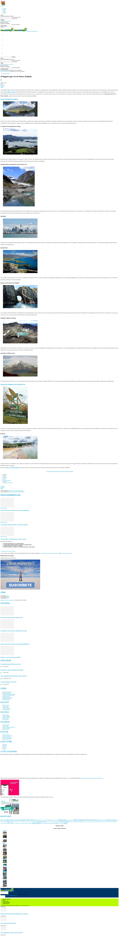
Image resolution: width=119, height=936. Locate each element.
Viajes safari (60, 823)
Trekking (5, 481)
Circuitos (5, 8)
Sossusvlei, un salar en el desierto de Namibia (11, 670)
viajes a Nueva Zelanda (9, 92)
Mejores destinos (6, 71)
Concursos (17, 820)
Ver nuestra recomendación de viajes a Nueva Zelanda (59, 471)
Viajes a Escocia (6, 734)
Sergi (1, 666)
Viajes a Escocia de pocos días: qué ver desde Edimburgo (14, 510)
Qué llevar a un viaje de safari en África (10, 657)
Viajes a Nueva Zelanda (7, 482)
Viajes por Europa (6, 902)
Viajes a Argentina (6, 716)
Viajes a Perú (10, 823)
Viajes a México (113, 821)
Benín (4, 748)
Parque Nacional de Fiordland (9, 99)
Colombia (5, 747)
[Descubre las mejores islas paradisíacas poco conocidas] (3, 911)
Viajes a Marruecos (6, 709)
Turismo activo (10, 821)
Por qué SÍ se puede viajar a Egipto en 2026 (11, 617)
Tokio (4, 746)
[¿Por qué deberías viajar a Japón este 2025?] (3, 930)
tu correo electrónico (16, 24)
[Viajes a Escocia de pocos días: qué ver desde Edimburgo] (7, 506)
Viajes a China (6, 729)
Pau (1, 80)
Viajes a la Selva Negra (7, 735)
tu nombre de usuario (16, 17)
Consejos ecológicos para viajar (8, 681)
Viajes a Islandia (6, 707)
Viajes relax (55, 823)
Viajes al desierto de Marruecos (9, 727)
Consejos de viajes (27, 820)
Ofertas (4, 9)
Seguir (8, 596)
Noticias (97, 820)
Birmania (5, 744)
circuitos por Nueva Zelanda (12, 467)
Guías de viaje (6, 901)
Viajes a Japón (6, 714)
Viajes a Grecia (48, 821)
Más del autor (16, 495)
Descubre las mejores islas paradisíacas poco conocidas (14, 913)
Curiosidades (36, 819)
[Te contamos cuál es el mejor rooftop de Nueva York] (7, 628)
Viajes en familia (43, 823)
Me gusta (7, 595)
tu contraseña (14, 18)
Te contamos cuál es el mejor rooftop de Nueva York (13, 630)
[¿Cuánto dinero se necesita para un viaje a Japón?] (7, 535)
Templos (1, 821)
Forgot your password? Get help (6, 64)
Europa (4, 11)
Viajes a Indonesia (56, 821)
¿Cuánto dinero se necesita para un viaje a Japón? (13, 539)
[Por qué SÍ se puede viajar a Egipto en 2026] (7, 615)
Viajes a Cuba (5, 718)
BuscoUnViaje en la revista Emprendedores (15, 491)
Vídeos (65, 823)
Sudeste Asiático (111, 820)
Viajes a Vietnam (6, 717)
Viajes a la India (6, 724)
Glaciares (5, 478)
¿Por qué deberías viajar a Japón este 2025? (11, 932)
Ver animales (16, 821)
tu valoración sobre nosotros (66, 553)
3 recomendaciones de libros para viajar (10, 664)
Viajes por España (49, 823)
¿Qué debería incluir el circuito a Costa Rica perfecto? (14, 524)
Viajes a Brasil (6, 719)
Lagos (4, 479)
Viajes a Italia (5, 706)
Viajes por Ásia (6, 903)
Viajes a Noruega (6, 705)
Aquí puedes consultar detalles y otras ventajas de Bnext (92, 778)
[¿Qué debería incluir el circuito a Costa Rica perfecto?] (7, 521)
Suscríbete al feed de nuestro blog (7, 600)
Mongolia (5, 745)
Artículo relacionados (6, 495)
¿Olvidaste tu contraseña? (5, 21)
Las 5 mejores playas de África (8, 923)
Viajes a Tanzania (16, 823)
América (4, 12)
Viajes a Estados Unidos (7, 737)
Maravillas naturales (69, 819)
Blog (4, 900)
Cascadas (5, 477)
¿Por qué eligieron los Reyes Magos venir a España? (13, 676)
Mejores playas (90, 820)
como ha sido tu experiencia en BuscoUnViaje (49, 553)
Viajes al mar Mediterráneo (98, 821)
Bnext (68, 778)
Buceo (4, 475)
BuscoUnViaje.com (7, 899)
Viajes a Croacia (6, 708)
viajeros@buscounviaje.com (11, 895)
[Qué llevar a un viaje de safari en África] (7, 654)
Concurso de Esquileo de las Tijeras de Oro (12, 384)
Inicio (1, 71)
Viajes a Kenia (84, 821)
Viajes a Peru (5, 725)
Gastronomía (62, 820)
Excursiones (49, 820)
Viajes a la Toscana (6, 736)
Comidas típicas (9, 820)
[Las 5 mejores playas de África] (3, 920)
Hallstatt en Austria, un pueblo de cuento (15, 490)
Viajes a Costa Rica (7, 739)
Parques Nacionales (7, 480)
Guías (4, 10)
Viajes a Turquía (22, 823)
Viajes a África (36, 823)
